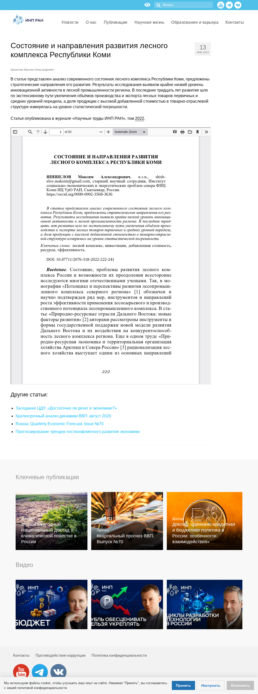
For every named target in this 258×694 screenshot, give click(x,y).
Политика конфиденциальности (119, 655)
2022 (139, 118)
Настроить (210, 685)
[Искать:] (183, 5)
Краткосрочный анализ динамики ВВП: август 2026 (63, 416)
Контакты (21, 655)
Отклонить (240, 685)
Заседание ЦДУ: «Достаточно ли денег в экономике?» (66, 408)
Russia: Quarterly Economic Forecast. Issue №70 (60, 424)
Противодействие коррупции (60, 655)
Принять (183, 685)
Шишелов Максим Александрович (32, 69)
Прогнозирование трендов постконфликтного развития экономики (78, 431)
